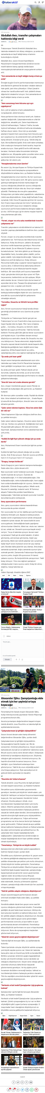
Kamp (21, 575)
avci (3, 575)
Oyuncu (28, 575)
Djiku (3, 1015)
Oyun (31, 1015)
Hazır (14, 575)
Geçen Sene (23, 1015)
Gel (9, 575)
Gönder (7, 659)
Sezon (38, 1015)
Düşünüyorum (13, 1015)
